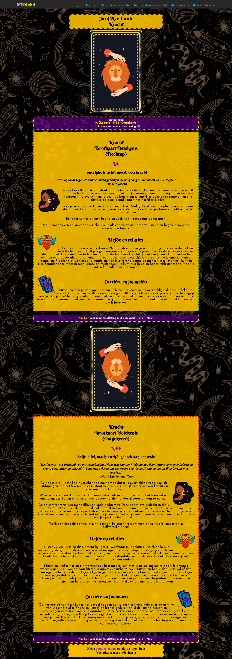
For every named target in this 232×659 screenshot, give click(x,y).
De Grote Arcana (112, 5)
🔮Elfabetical (25, 4)
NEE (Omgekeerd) (125, 123)
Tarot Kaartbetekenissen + (143, 5)
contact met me (106, 648)
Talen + (209, 5)
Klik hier (84, 318)
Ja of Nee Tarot (87, 5)
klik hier (100, 126)
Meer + (197, 5)
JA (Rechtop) (103, 123)
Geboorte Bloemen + (176, 5)
